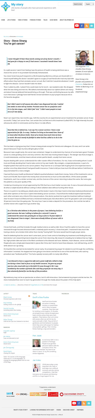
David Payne (8, 351)
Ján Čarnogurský (9, 347)
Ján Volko (37, 360)
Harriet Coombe (9, 308)
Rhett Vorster (8, 297)
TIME (87, 66)
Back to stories (10, 285)
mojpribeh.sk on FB (36, 285)
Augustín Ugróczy (9, 331)
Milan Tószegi (8, 319)
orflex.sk (60, 414)
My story (17, 4)
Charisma (79, 84)
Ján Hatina (7, 336)
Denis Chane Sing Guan (11, 314)
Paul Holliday (8, 303)
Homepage (20, 36)
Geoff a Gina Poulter (41, 297)
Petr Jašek (37, 336)
